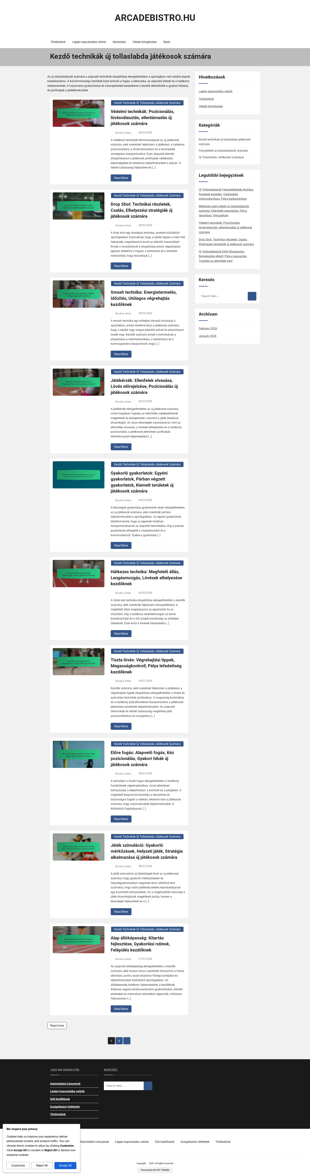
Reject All (42, 1165)
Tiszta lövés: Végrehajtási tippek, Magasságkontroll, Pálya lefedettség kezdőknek (146, 665)
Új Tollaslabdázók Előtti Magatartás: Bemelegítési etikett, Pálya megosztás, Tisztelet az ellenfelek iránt (223, 256)
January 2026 (207, 336)
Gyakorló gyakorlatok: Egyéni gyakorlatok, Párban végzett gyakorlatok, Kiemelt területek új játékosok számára (142, 482)
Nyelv (166, 42)
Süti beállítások (60, 1099)
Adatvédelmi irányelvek (65, 1083)
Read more (57, 1025)
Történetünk (57, 42)
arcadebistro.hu (155, 18)
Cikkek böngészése (145, 42)
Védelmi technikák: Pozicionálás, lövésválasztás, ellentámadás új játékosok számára (142, 117)
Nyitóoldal (119, 42)
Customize (18, 1165)
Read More (121, 178)
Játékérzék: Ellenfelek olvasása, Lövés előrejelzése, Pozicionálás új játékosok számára (144, 386)
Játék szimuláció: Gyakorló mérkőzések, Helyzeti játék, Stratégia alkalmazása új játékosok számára (147, 851)
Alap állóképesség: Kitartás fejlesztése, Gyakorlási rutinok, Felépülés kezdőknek (140, 944)
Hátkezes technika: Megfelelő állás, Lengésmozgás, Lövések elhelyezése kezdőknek (146, 577)
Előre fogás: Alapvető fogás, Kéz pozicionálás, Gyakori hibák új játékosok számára (142, 758)
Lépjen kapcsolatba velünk (89, 42)
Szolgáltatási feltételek (65, 1106)
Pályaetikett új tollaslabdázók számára (223, 150)
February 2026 (208, 328)
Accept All (65, 1165)
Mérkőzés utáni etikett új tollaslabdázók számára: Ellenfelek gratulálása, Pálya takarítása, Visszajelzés (224, 211)
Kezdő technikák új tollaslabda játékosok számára (147, 103)
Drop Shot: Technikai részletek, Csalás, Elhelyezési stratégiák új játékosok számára (141, 210)
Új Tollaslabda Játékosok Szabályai (221, 157)
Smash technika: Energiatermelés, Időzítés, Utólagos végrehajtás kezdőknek (144, 298)
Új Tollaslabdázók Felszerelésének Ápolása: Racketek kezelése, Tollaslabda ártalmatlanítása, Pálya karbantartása (226, 194)
